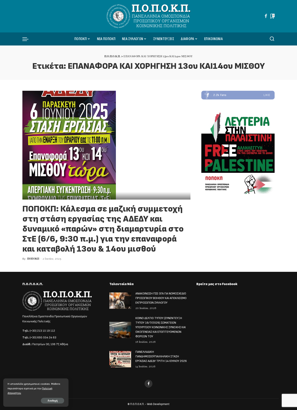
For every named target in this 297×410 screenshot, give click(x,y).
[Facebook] (266, 16)
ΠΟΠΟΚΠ (33, 258)
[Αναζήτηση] (272, 38)
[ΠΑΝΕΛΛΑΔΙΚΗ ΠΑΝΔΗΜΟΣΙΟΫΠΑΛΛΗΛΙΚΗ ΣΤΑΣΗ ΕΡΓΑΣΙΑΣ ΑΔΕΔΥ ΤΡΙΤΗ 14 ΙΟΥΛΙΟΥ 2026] (120, 359)
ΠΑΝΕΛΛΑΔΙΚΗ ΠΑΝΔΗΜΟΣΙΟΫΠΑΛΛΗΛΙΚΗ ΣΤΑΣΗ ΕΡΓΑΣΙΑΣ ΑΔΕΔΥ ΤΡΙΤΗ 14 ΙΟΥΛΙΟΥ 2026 (161, 356)
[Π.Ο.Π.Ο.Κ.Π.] (149, 16)
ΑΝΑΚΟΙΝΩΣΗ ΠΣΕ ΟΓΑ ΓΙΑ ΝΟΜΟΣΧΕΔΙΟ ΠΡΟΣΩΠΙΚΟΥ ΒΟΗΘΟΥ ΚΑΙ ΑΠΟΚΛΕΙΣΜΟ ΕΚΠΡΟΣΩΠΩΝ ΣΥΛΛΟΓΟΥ (161, 298)
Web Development (158, 404)
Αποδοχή (52, 400)
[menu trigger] (27, 38)
